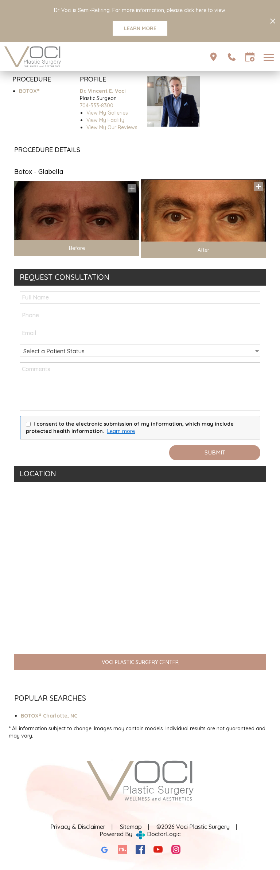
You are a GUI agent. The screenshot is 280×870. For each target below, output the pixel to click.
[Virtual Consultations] (213, 56)
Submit (215, 452)
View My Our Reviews (111, 127)
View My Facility (105, 120)
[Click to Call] (231, 56)
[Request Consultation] (249, 56)
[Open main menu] (270, 57)
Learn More (140, 28)
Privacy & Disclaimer (77, 826)
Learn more (121, 431)
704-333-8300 (96, 105)
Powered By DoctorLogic (140, 834)
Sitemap (131, 826)
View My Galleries (107, 113)
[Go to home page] (72, 57)
